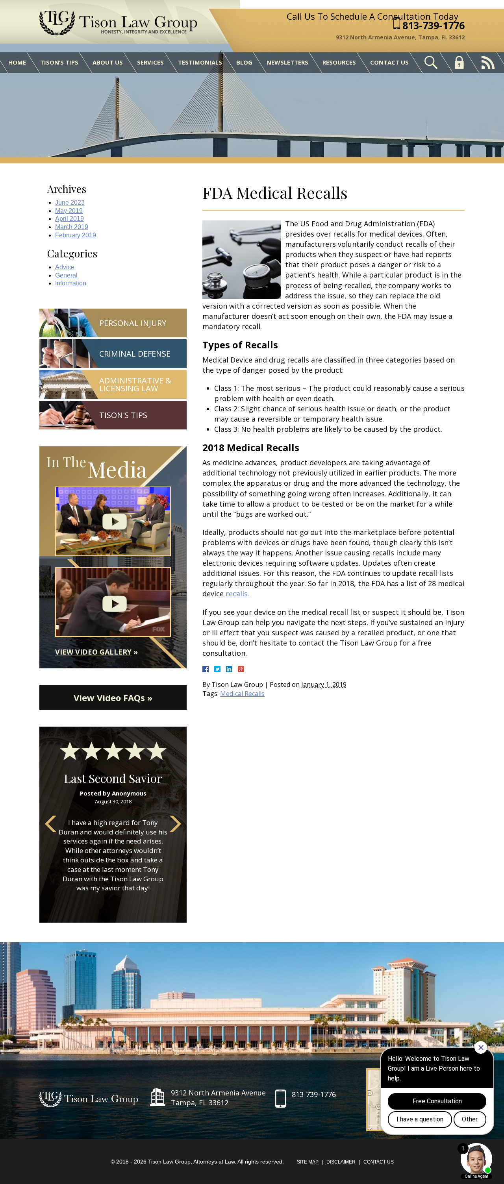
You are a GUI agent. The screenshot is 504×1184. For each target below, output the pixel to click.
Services (150, 62)
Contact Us (389, 62)
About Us (108, 62)
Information (70, 283)
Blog (244, 62)
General (66, 275)
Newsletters (287, 62)
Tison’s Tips (59, 62)
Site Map (308, 1162)
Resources (339, 62)
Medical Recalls (242, 693)
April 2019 (69, 218)
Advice (64, 267)
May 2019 (69, 210)
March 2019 (71, 227)
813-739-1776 (433, 25)
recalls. (237, 593)
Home (17, 62)
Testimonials (200, 62)
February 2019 (75, 235)
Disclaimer (341, 1162)
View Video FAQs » (113, 697)
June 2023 (70, 202)
